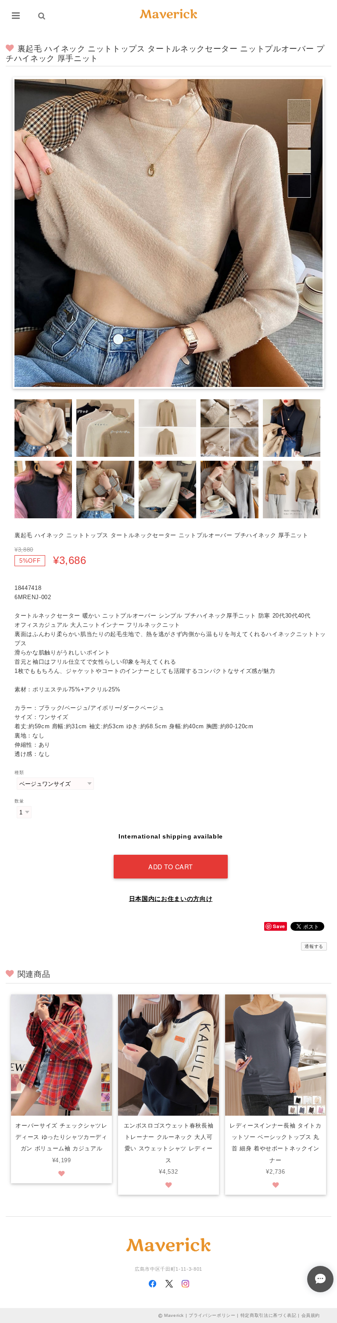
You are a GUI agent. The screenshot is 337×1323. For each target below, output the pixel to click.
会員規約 (310, 1315)
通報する (314, 946)
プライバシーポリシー (212, 1315)
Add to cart (170, 866)
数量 (19, 801)
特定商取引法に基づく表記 (268, 1315)
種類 (19, 772)
